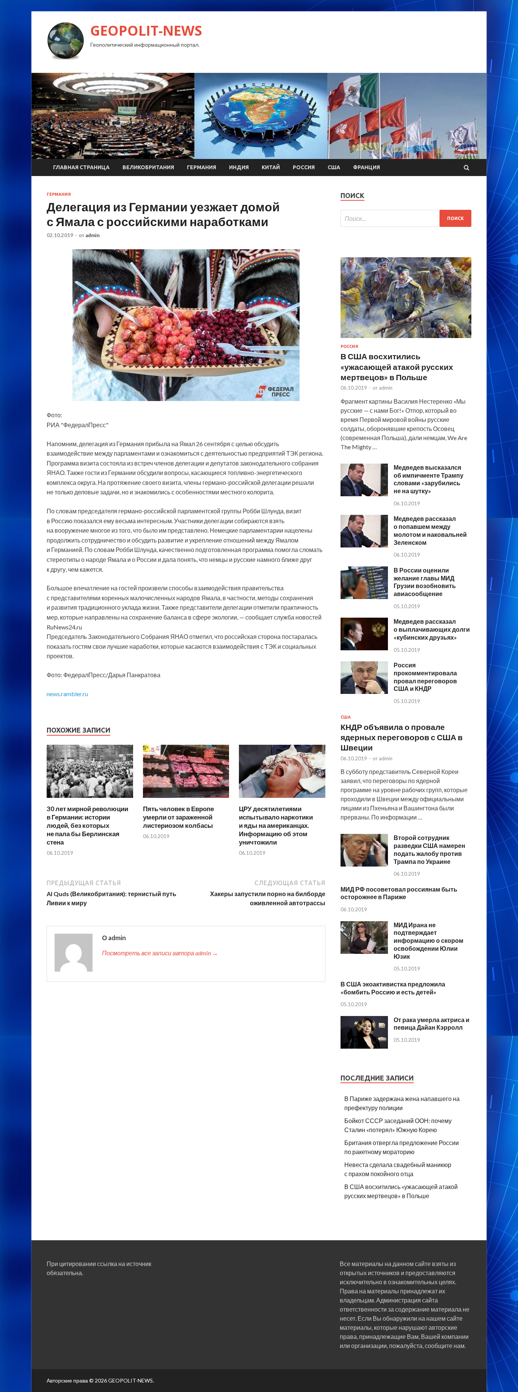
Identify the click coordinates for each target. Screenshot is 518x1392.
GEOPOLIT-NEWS (146, 30)
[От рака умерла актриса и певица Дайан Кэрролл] (364, 1046)
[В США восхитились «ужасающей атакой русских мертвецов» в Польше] (406, 339)
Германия (201, 167)
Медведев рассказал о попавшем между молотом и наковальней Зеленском (430, 530)
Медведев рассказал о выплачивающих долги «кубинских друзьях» (432, 629)
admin (92, 235)
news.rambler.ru (67, 693)
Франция (366, 167)
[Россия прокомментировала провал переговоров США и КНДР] (364, 691)
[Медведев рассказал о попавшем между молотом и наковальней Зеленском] (364, 545)
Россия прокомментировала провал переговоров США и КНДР (425, 676)
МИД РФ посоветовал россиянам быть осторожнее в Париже (399, 893)
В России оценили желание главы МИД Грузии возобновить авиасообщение (425, 581)
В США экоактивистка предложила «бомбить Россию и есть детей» (393, 988)
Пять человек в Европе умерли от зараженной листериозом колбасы (178, 817)
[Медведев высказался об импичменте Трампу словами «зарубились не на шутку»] (364, 493)
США (334, 167)
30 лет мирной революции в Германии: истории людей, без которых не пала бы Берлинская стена (87, 825)
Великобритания (148, 167)
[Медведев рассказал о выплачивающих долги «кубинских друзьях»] (364, 647)
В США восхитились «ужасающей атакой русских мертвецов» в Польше (397, 366)
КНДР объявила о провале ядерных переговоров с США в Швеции (402, 737)
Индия (239, 167)
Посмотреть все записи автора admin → (160, 952)
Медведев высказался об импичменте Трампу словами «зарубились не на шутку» (428, 479)
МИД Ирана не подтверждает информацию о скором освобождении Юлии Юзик (428, 940)
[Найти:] (406, 218)
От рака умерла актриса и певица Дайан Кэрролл (431, 1023)
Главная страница (81, 167)
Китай (271, 167)
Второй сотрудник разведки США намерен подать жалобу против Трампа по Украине (429, 849)
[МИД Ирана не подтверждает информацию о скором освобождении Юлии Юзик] (364, 951)
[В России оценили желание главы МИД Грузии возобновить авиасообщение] (364, 596)
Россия (304, 167)
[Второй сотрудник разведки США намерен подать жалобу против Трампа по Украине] (364, 864)
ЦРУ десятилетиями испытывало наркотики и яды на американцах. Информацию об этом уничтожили (276, 825)
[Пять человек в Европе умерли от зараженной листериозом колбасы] (186, 800)
